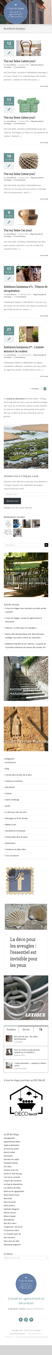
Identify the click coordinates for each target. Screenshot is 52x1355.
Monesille (8, 1198)
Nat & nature (9, 1205)
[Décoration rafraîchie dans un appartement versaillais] (17, 523)
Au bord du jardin (11, 1149)
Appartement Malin (12, 1141)
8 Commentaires (19, 236)
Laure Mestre (11, 65)
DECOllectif (10, 787)
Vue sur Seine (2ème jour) (19, 174)
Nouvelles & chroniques (15, 831)
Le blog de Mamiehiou (13, 1184)
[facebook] (21, 1320)
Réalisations (10, 843)
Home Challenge (12, 799)
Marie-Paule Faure (11, 1195)
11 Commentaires (20, 297)
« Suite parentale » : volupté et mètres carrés (30, 1064)
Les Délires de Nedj (12, 1188)
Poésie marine (10, 1212)
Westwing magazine (12, 1244)
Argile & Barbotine (11, 1145)
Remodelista (9, 1219)
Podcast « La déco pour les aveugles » (21, 628)
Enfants (8, 793)
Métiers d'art (10, 824)
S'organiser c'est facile (13, 1227)
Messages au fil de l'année (16, 818)
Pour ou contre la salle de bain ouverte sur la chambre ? (27, 1051)
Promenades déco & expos (16, 837)
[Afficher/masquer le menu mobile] (47, 1)
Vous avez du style (11, 1241)
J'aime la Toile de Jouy (13, 1173)
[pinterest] (31, 1320)
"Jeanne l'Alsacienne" (35, 1309)
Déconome (8, 1156)
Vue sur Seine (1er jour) (18, 230)
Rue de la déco (10, 1223)
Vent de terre (9, 1237)
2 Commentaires (19, 123)
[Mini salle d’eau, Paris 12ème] (26, 523)
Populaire (11, 1029)
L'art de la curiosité (12, 1177)
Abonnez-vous (12, 501)
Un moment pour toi (12, 1234)
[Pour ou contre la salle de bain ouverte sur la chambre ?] (9, 1050)
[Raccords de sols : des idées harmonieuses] (9, 1037)
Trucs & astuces (12, 855)
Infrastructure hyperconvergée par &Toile (32, 1337)
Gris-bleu (8, 1166)
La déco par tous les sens (16, 812)
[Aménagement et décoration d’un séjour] (8, 532)
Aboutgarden (9, 1138)
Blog (32, 65)
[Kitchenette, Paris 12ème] (35, 523)
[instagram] (26, 1320)
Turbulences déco (11, 1230)
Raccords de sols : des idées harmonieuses (26, 1037)
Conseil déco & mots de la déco (18, 775)
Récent (26, 1029)
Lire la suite (44, 86)
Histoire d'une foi (11, 1170)
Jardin (7, 806)
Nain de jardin (10, 1202)
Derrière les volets (11, 1159)
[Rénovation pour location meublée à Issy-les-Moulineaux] (17, 532)
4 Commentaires (19, 180)
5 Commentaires (19, 67)
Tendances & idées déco (15, 849)
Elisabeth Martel (11, 1163)
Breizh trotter (9, 1152)
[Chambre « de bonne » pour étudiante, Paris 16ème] (8, 523)
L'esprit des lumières (12, 1180)
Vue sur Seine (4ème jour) (19, 61)
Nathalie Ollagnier (11, 1209)
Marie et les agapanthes (14, 1191)
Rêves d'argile (10, 1216)
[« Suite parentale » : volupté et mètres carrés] (9, 1063)
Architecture (10, 762)
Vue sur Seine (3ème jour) (19, 117)
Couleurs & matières (14, 781)
